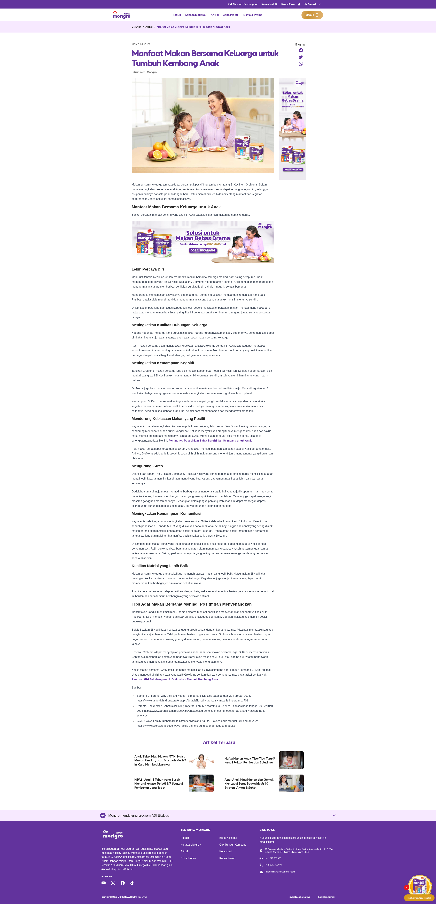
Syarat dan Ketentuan (300, 897)
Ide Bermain (310, 4)
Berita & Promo (252, 14)
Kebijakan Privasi (326, 897)
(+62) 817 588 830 (273, 858)
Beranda (136, 26)
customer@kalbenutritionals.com (280, 872)
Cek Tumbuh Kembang (241, 4)
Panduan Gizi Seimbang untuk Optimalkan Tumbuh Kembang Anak (175, 679)
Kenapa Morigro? (196, 14)
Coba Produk (231, 14)
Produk (176, 14)
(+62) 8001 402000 (273, 865)
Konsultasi (267, 4)
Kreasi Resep (288, 4)
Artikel (215, 14)
